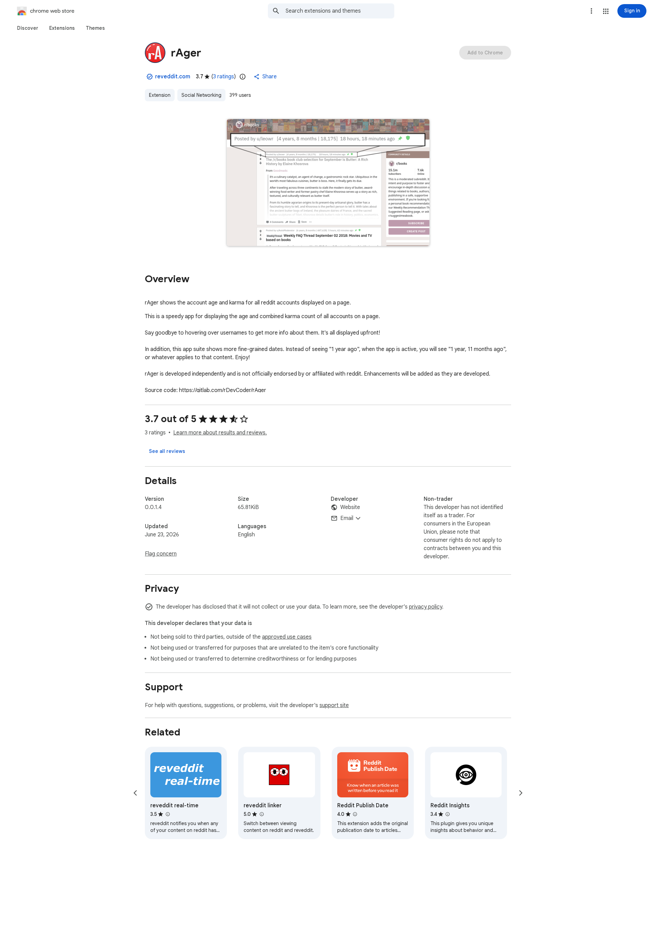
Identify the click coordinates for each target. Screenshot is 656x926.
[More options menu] (591, 11)
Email (346, 518)
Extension (159, 95)
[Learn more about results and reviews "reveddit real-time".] (167, 814)
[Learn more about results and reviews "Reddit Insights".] (447, 814)
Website (350, 507)
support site (334, 705)
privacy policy (425, 606)
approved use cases (287, 637)
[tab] (28, 28)
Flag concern (161, 553)
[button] (606, 11)
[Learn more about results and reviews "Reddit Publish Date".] (355, 814)
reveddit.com (172, 76)
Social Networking (201, 95)
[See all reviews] (167, 451)
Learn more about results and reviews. (220, 432)
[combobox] (340, 11)
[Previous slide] (135, 793)
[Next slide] (521, 793)
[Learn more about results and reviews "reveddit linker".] (261, 814)
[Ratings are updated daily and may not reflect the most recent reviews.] (242, 76)
